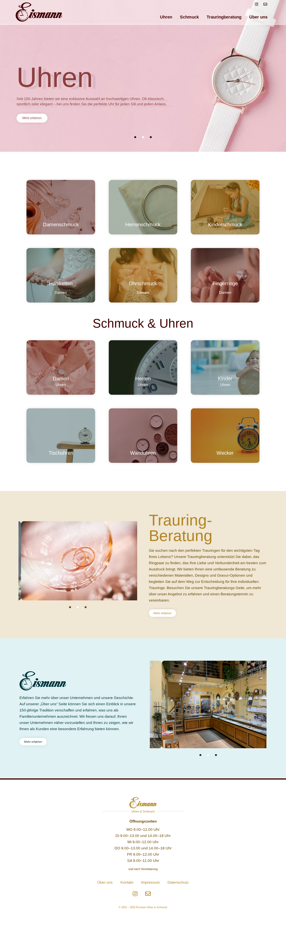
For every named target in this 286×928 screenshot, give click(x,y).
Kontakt (126, 882)
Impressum (150, 882)
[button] (135, 137)
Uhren (166, 17)
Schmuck (189, 17)
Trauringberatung (224, 17)
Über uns (258, 17)
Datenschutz (178, 882)
